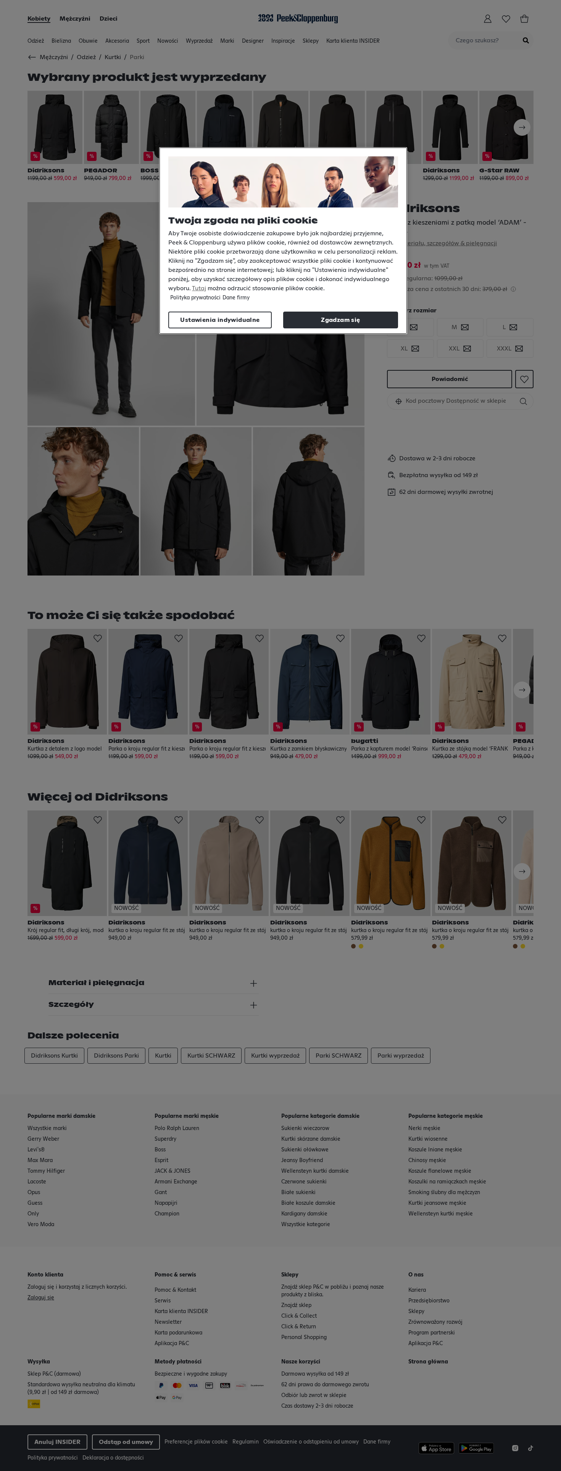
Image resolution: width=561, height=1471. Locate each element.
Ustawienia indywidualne (220, 320)
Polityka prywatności (195, 298)
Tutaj (199, 288)
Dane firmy (236, 298)
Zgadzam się (340, 320)
